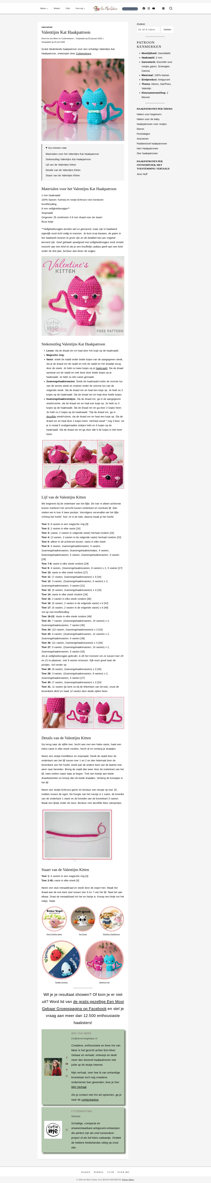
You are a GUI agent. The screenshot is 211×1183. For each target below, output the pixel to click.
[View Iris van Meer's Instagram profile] (67, 1076)
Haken (85, 1172)
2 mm (159, 57)
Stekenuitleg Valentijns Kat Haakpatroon (68, 159)
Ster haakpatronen (147, 153)
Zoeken (141, 24)
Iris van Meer (81, 1033)
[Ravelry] (158, 8)
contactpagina (89, 1099)
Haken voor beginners (149, 114)
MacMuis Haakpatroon (111, 934)
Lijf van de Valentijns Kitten (61, 164)
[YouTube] (153, 8)
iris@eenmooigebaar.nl (84, 1038)
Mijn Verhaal (79, 1087)
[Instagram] (148, 8)
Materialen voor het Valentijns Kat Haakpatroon (72, 154)
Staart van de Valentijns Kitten (63, 175)
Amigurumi (47, 27)
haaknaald (101, 368)
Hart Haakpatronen (147, 148)
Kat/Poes (165, 84)
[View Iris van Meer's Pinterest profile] (67, 1070)
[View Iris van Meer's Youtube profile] (67, 1064)
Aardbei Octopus (61, 982)
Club (68, 8)
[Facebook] (143, 8)
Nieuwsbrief (130, 9)
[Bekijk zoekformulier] (171, 8)
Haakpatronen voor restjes (152, 124)
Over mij (123, 1172)
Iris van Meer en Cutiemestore (60, 38)
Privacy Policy (128, 1180)
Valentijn (146, 88)
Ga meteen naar (57, 148)
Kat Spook (83, 934)
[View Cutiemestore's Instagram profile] (67, 1130)
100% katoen (161, 75)
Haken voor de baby (148, 119)
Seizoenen (143, 138)
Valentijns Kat (104, 982)
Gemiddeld (164, 53)
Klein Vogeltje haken (54, 934)
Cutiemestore (83, 53)
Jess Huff (142, 174)
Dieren (155, 84)
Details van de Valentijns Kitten (63, 170)
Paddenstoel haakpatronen (152, 143)
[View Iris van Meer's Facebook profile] (67, 1058)
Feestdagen (143, 133)
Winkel (57, 8)
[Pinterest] (163, 8)
